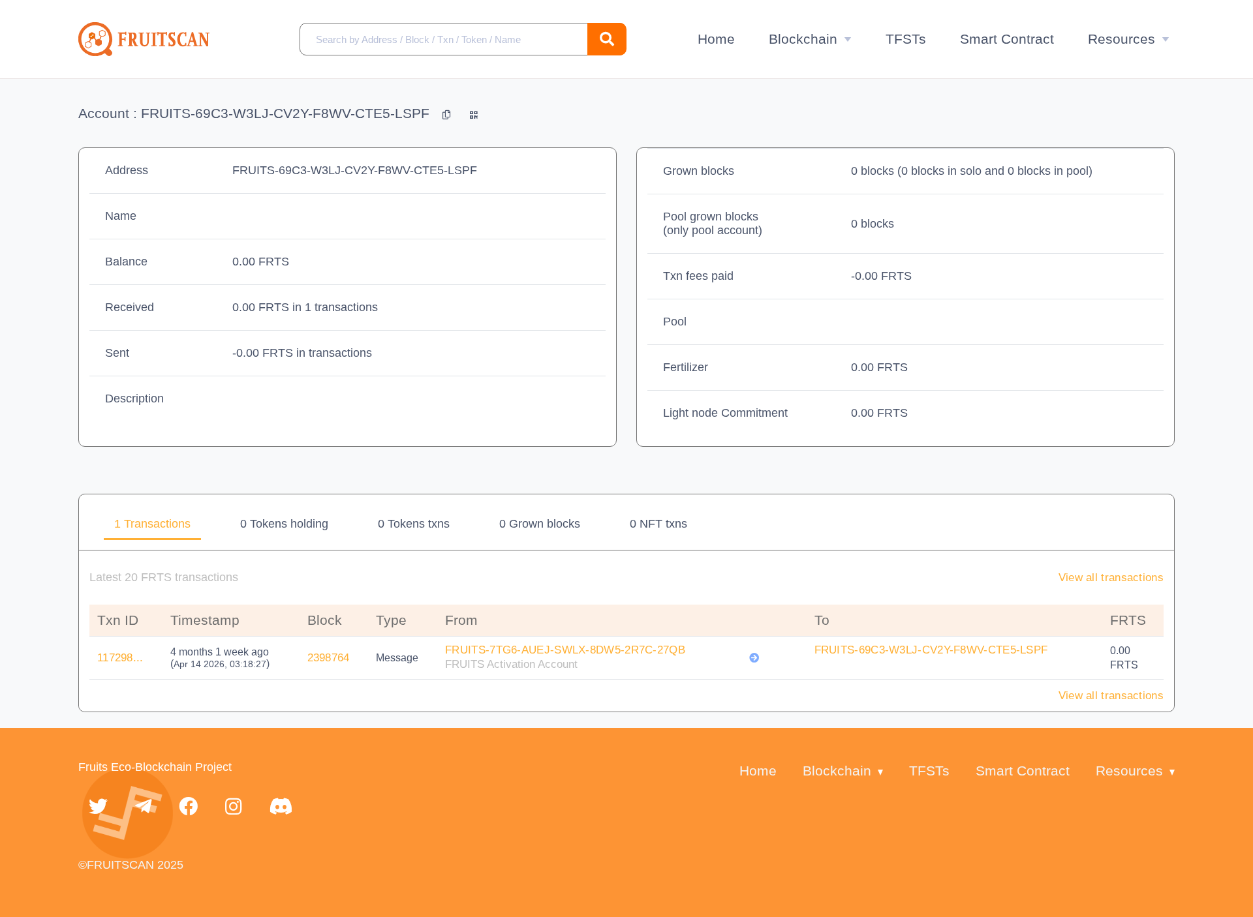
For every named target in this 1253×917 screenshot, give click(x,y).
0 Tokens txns (414, 523)
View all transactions (1111, 577)
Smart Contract (1007, 38)
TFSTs (906, 38)
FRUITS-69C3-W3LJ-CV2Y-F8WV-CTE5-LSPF (931, 649)
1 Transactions (152, 523)
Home (716, 38)
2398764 (328, 657)
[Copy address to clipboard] (448, 113)
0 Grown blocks (539, 523)
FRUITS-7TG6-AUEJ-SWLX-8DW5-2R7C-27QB (565, 649)
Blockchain (803, 38)
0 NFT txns (658, 523)
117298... (120, 657)
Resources (1121, 38)
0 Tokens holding (284, 523)
